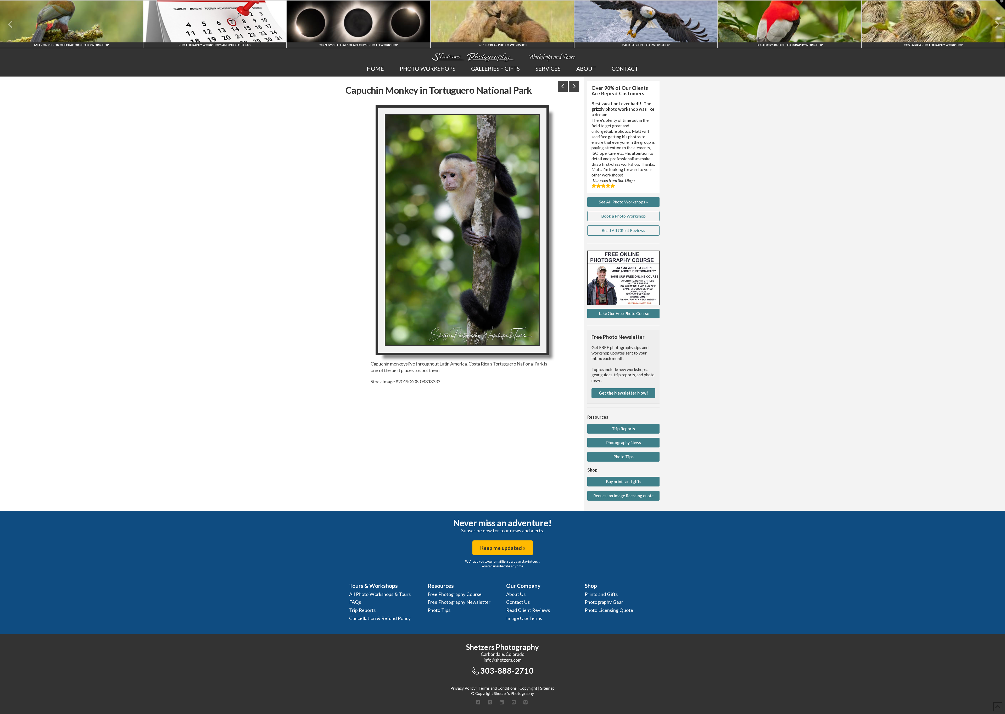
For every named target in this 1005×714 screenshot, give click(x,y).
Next (994, 24)
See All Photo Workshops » (623, 201)
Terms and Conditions (497, 688)
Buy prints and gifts (623, 481)
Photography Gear (604, 602)
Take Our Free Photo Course (623, 313)
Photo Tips (623, 456)
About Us (516, 594)
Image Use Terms (524, 618)
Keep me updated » (502, 548)
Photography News (623, 442)
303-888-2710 (507, 670)
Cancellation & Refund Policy (380, 618)
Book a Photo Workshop (623, 215)
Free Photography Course (455, 594)
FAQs (355, 602)
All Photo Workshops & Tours (380, 594)
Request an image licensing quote (623, 495)
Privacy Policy (463, 688)
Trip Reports (623, 428)
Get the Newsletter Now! (623, 392)
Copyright (528, 688)
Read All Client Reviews (623, 230)
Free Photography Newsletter (459, 602)
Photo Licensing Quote (609, 610)
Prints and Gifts (601, 594)
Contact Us (518, 602)
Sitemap (547, 688)
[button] (1000, 5)
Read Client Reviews (528, 610)
